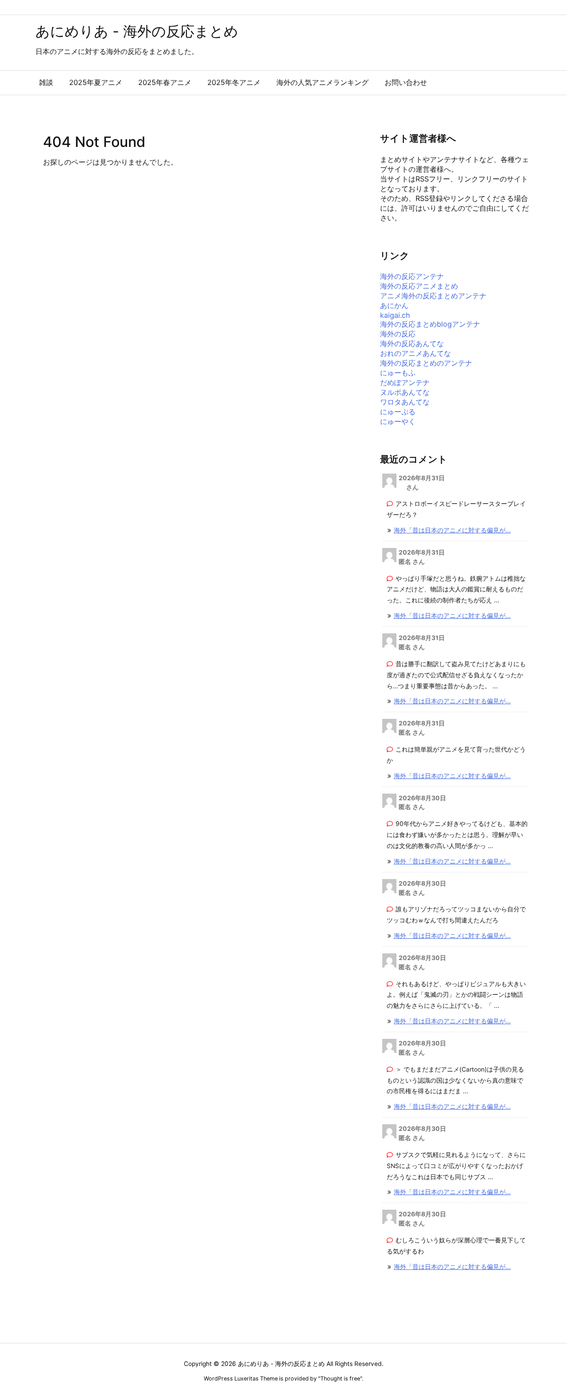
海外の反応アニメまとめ (419, 286)
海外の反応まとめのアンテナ (426, 363)
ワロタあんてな (405, 401)
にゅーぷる (398, 411)
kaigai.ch (395, 315)
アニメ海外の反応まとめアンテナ (433, 295)
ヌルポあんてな (405, 392)
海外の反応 (398, 333)
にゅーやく (398, 421)
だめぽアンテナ (405, 382)
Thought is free (340, 1378)
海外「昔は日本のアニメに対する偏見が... (452, 530)
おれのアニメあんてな (415, 353)
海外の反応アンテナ (412, 276)
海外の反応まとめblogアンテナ (430, 324)
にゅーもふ (398, 372)
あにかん (394, 305)
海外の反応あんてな (412, 343)
